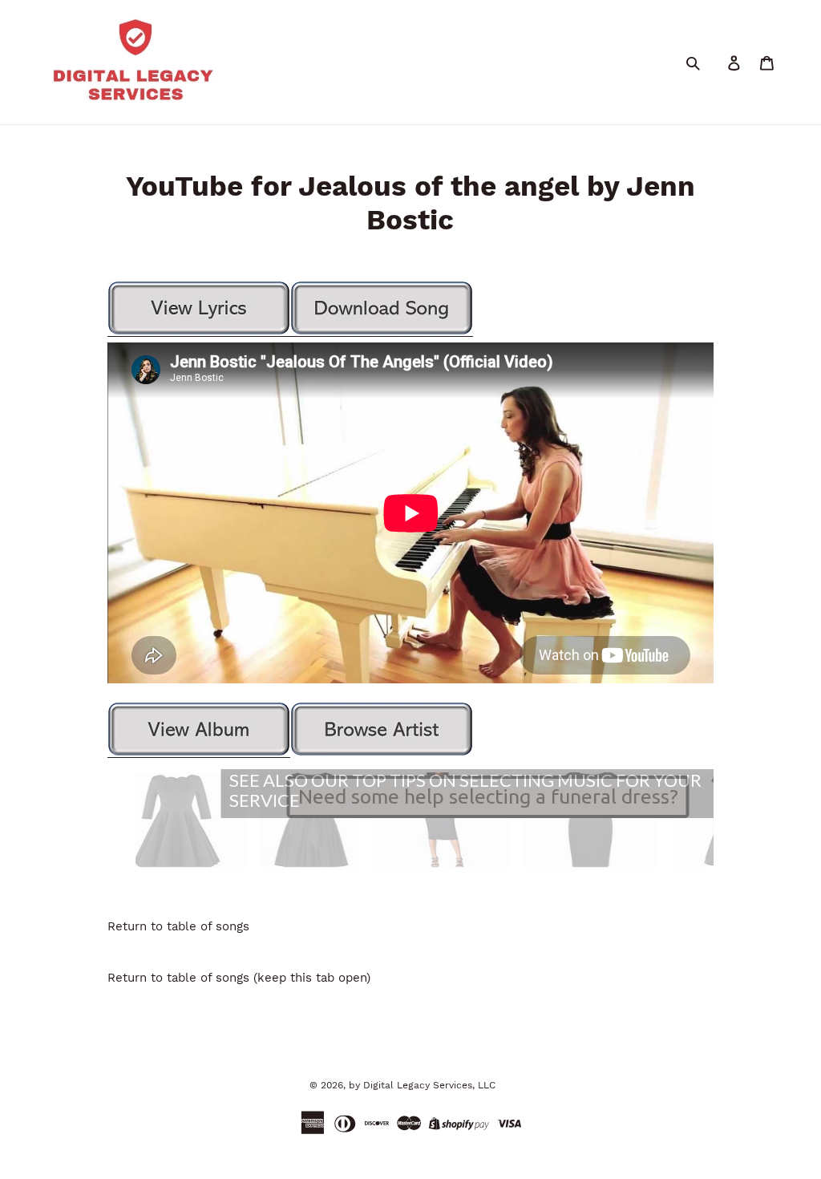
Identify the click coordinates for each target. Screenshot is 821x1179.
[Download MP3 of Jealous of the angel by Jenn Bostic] (381, 333)
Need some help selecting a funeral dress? (488, 796)
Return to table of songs (178, 926)
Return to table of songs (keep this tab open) (238, 977)
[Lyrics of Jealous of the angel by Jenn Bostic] (198, 333)
